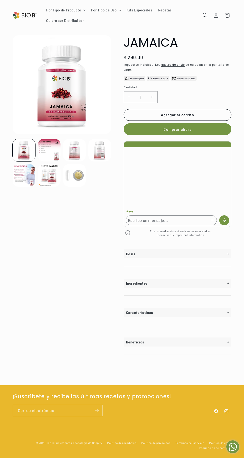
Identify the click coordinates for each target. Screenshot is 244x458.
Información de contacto (215, 447)
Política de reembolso (121, 442)
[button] (65, 10)
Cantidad (130, 87)
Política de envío (220, 442)
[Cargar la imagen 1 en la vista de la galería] (24, 150)
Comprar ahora (177, 129)
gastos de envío (173, 64)
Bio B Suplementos (59, 442)
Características (139, 312)
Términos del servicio (189, 442)
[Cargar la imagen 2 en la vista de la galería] (49, 150)
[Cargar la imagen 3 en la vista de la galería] (74, 150)
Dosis (131, 254)
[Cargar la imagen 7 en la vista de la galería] (74, 175)
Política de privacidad (155, 442)
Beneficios (135, 342)
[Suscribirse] (96, 410)
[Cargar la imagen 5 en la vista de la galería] (24, 175)
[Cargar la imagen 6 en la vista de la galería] (49, 175)
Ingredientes (137, 283)
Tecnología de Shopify (87, 442)
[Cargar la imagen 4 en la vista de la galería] (99, 150)
